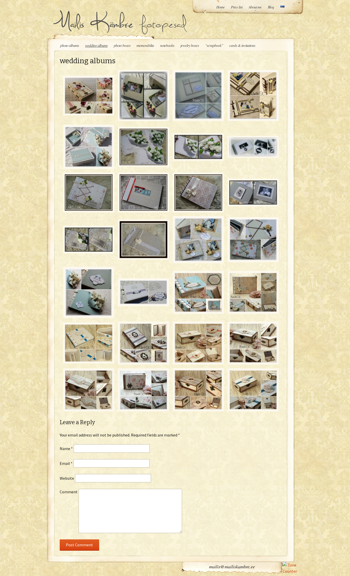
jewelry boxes (189, 45)
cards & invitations (242, 45)
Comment (69, 491)
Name (66, 448)
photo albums (69, 45)
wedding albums (96, 45)
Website (67, 478)
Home (220, 6)
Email (66, 463)
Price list (236, 6)
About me (255, 6)
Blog (271, 6)
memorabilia (145, 45)
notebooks (167, 45)
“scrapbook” (214, 45)
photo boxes (122, 45)
